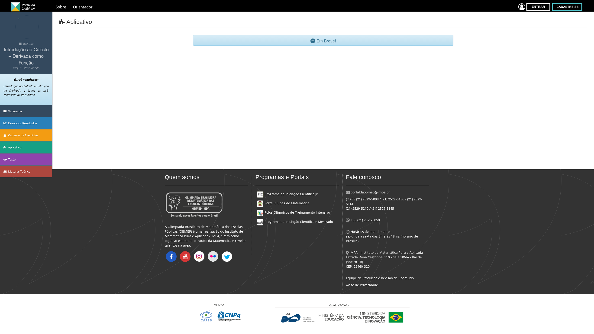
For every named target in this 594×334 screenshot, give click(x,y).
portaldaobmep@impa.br (370, 192)
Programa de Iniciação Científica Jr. (291, 194)
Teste (11, 159)
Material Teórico (18, 171)
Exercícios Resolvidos (22, 123)
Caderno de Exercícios (22, 135)
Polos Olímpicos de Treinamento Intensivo (297, 212)
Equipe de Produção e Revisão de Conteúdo (380, 278)
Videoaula (14, 111)
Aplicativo (14, 147)
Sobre (61, 7)
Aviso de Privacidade (362, 285)
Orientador (83, 7)
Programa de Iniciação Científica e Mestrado (298, 221)
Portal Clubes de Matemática (286, 203)
